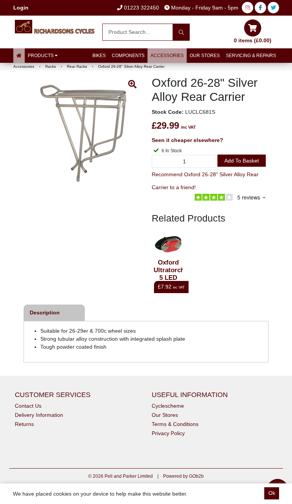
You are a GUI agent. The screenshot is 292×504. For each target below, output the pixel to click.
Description (45, 312)
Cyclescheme (168, 406)
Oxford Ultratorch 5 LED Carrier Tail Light (168, 278)
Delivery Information (39, 415)
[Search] (181, 32)
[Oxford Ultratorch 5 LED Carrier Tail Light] (168, 244)
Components (128, 55)
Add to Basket (241, 161)
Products (41, 55)
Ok (271, 493)
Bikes (99, 55)
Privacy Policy (168, 433)
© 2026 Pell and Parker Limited (120, 476)
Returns (24, 424)
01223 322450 (140, 8)
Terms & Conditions (175, 424)
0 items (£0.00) (252, 40)
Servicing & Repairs (251, 55)
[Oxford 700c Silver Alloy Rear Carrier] (83, 133)
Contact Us (28, 406)
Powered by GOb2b (183, 476)
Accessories (167, 55)
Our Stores (205, 55)
